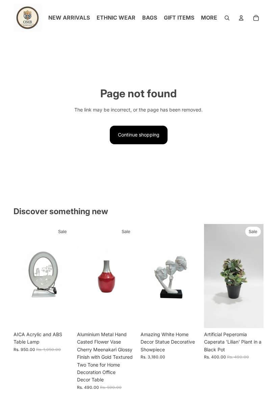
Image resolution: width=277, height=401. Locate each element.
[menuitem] (209, 18)
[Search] (227, 17)
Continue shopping (138, 134)
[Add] (62, 317)
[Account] (241, 17)
